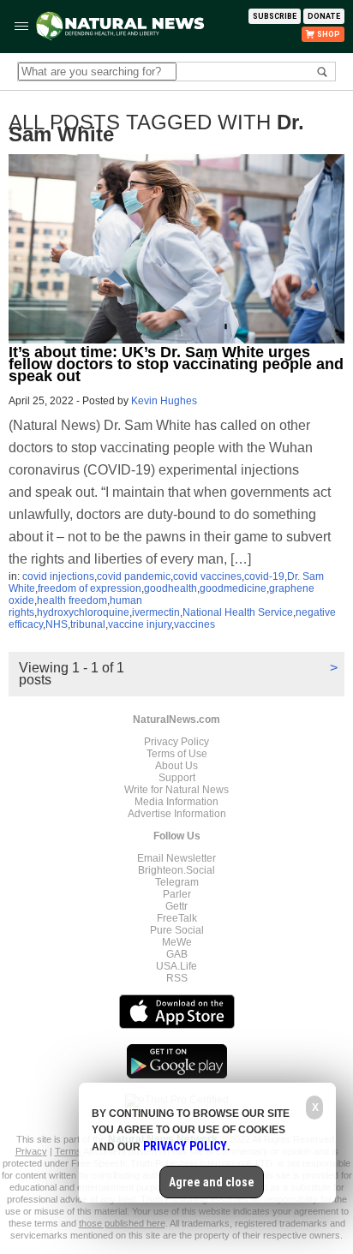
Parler (177, 894)
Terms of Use (177, 754)
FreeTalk (177, 918)
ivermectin (156, 612)
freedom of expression (89, 588)
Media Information (176, 802)
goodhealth (170, 588)
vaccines (194, 624)
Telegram (177, 882)
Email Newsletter (176, 858)
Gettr (176, 906)
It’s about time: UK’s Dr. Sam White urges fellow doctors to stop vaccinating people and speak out (176, 364)
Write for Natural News (176, 790)
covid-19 (264, 576)
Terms (69, 1151)
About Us (176, 766)
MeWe (177, 942)
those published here (122, 1223)
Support (177, 778)
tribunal (87, 624)
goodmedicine (233, 588)
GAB (177, 954)
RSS (177, 978)
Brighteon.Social (176, 870)
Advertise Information (177, 814)
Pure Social (177, 930)
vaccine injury (139, 624)
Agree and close (211, 1182)
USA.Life (176, 966)
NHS (56, 624)
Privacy (31, 1151)
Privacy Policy (176, 742)
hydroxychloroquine (83, 612)
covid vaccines (207, 576)
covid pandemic (134, 576)
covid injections (58, 576)
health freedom (72, 600)
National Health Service (237, 612)
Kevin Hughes (164, 401)
